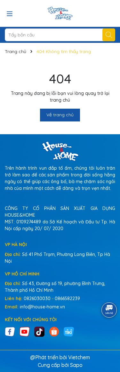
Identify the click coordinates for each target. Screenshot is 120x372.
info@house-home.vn (42, 307)
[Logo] (60, 13)
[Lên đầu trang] (107, 333)
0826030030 (37, 298)
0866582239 (67, 298)
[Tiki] (69, 331)
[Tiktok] (39, 331)
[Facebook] (10, 331)
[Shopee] (54, 331)
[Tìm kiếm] (108, 34)
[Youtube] (25, 331)
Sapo (76, 365)
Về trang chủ (60, 115)
